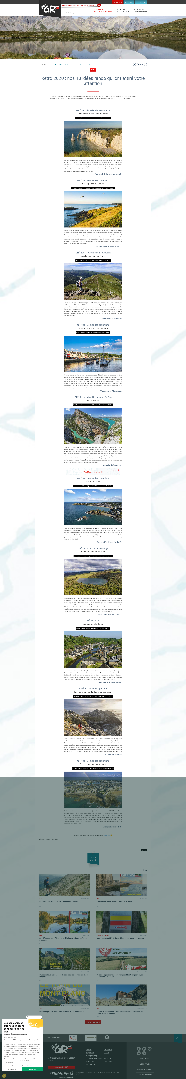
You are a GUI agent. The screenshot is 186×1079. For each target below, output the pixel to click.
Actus (52, 65)
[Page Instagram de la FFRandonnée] (144, 1053)
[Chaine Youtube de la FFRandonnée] (150, 1049)
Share (40, 906)
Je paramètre (12, 1069)
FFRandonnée (88, 1072)
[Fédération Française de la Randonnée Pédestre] (61, 1074)
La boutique (129, 2)
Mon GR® (50, 9)
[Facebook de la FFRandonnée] (139, 1049)
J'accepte (32, 1069)
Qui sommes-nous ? (144, 1069)
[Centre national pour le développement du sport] (69, 1038)
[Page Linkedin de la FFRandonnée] (139, 1053)
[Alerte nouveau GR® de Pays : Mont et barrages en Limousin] (121, 922)
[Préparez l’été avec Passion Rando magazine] (121, 885)
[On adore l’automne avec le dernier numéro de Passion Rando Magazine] (64, 959)
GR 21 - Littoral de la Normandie (93, 110)
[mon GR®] (61, 1048)
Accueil (41, 65)
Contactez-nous (145, 1074)
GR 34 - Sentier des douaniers (93, 180)
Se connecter (141, 2)
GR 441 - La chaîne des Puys (93, 548)
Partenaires (145, 1059)
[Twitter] (144, 1049)
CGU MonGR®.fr (115, 1072)
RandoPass (108, 1050)
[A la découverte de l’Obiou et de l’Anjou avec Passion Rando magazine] (64, 922)
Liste (146, 870)
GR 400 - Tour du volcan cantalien (93, 252)
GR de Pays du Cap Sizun (93, 688)
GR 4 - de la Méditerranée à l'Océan (93, 397)
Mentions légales (105, 1072)
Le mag (106, 1053)
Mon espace (90, 1061)
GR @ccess (90, 1053)
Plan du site (96, 1072)
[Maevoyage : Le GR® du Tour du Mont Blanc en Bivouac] (64, 995)
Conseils (107, 1058)
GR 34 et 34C (93, 620)
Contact (78, 1075)
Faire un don (117, 2)
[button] (4, 1075)
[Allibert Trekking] (103, 1038)
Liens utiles (145, 1064)
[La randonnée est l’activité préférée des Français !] (64, 885)
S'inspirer (46, 65)
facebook (107, 835)
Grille (143, 869)
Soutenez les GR (61, 1067)
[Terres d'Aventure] (87, 1038)
